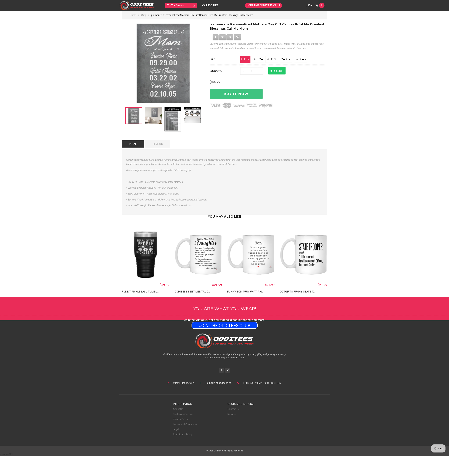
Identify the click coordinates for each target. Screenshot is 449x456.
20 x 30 (272, 59)
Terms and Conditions (185, 424)
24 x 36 (286, 59)
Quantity (216, 71)
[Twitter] (227, 370)
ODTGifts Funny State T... (297, 291)
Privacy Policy (180, 419)
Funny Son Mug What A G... (245, 291)
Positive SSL (7, 454)
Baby (143, 15)
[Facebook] (221, 370)
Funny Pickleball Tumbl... (140, 291)
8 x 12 (245, 59)
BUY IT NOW (236, 94)
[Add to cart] (182, 273)
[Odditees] (136, 5)
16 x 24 (258, 59)
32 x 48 (300, 59)
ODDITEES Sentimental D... (192, 291)
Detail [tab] (133, 143)
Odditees (218, 451)
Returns (231, 414)
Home (133, 15)
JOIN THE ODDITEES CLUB (263, 5)
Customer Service (183, 414)
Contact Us (233, 409)
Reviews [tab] (158, 143)
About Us (178, 409)
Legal (176, 429)
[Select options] (130, 273)
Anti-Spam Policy (182, 434)
